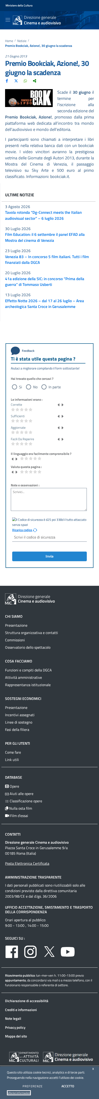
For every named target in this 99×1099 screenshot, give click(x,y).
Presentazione (16, 625)
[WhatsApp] (25, 80)
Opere (14, 786)
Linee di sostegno (18, 722)
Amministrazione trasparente (33, 877)
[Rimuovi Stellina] (59, 404)
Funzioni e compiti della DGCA (28, 670)
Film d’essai (18, 815)
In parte (55, 387)
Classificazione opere (25, 801)
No (35, 387)
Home (9, 41)
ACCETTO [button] (67, 1086)
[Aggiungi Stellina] (62, 404)
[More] (34, 80)
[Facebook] (7, 80)
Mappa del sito (16, 1036)
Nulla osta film (20, 808)
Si (20, 387)
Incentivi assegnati (20, 715)
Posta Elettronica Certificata (27, 863)
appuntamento (15, 980)
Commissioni (15, 640)
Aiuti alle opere (21, 793)
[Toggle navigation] (8, 20)
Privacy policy (15, 1027)
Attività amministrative (23, 677)
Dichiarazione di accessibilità (26, 1000)
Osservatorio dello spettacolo (27, 647)
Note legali (13, 1018)
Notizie (21, 41)
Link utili (12, 759)
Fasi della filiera (17, 729)
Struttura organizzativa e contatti (31, 632)
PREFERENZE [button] (33, 1086)
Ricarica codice (22, 530)
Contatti (12, 834)
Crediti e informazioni (21, 1009)
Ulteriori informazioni (19, 1093)
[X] (16, 80)
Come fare (13, 752)
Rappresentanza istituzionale (28, 685)
